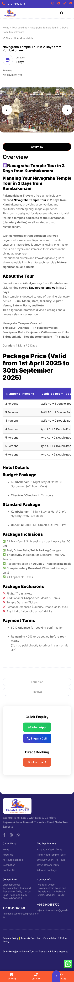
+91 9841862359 (14, 908)
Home (6, 27)
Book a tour (36, 762)
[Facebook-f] (4, 835)
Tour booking (19, 27)
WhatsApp (38, 727)
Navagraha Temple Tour (30, 200)
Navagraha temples (42, 287)
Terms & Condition (31, 938)
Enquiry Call (38, 738)
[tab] (37, 147)
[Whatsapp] (18, 835)
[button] (7, 110)
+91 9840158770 (48, 904)
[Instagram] (11, 835)
